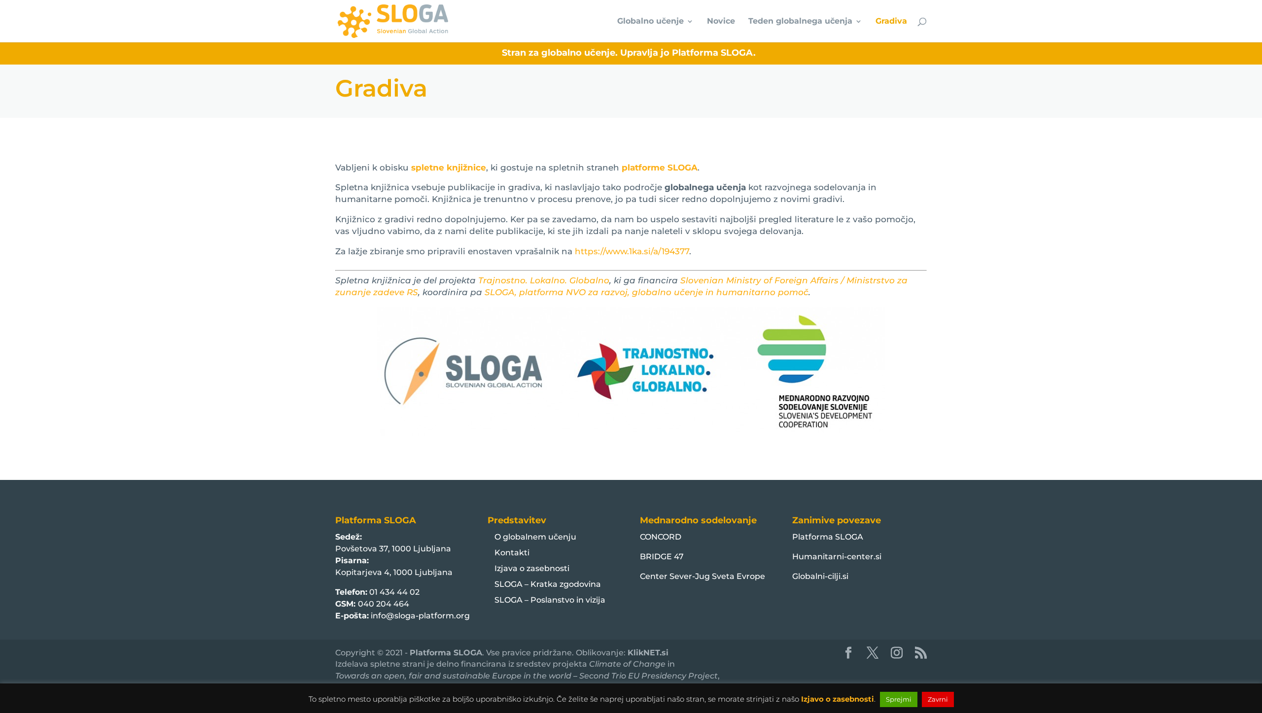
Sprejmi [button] (898, 699)
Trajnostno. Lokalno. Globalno (543, 280)
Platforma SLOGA (827, 537)
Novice (721, 22)
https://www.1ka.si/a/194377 (632, 251)
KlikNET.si (648, 652)
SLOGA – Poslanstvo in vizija (549, 600)
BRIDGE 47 (662, 556)
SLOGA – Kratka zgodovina (547, 584)
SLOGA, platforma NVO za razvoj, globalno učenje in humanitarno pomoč (646, 292)
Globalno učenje (650, 22)
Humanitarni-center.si (836, 556)
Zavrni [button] (938, 699)
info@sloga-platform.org (420, 615)
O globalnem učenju (535, 537)
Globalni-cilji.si (820, 576)
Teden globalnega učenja (800, 22)
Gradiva (891, 22)
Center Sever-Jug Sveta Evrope (702, 576)
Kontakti (511, 552)
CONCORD (660, 537)
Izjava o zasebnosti (531, 568)
